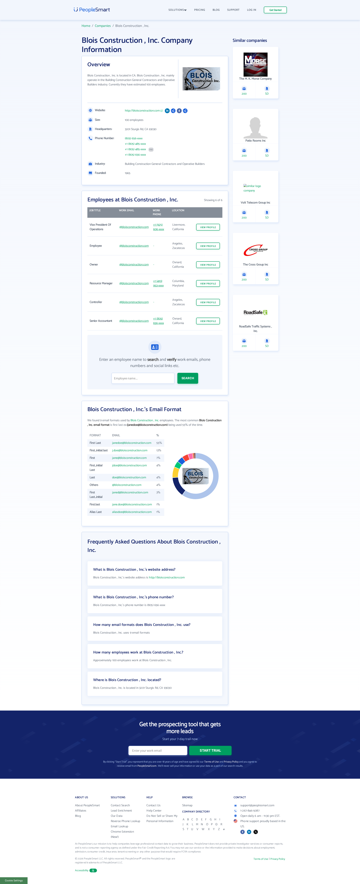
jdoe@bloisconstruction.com (129, 465)
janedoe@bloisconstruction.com (131, 442)
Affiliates (80, 810)
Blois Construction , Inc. (144, 420)
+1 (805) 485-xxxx (135, 144)
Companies (103, 26)
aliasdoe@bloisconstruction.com (132, 512)
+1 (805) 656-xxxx (135, 155)
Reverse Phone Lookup (125, 821)
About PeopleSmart (87, 805)
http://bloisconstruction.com (142, 111)
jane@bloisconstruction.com (129, 457)
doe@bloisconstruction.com (129, 477)
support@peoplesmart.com (257, 805)
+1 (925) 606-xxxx (158, 227)
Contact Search (120, 805)
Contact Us (153, 805)
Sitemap (187, 805)
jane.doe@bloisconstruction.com (132, 504)
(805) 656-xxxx (133, 138)
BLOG (216, 10)
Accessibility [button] (81, 870)
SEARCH (188, 378)
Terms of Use (211, 762)
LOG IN (251, 10)
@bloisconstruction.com (134, 227)
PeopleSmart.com (146, 766)
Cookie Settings (14, 880)
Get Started (275, 10)
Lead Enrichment (121, 810)
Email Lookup (119, 826)
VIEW (208, 227)
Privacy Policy (231, 762)
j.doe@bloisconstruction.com (129, 450)
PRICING (199, 10)
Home (86, 26)
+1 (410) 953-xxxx (158, 283)
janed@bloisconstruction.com (130, 492)
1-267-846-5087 (250, 810)
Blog (78, 815)
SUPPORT (233, 10)
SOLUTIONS (176, 10)
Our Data (117, 815)
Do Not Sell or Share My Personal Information (161, 818)
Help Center (153, 810)
